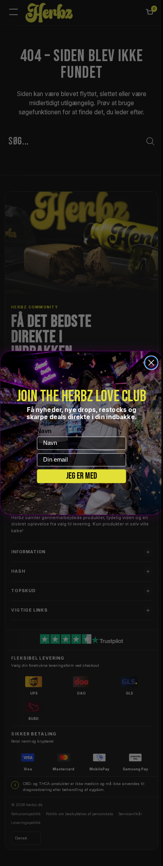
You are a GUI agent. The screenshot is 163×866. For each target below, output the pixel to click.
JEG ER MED (78, 475)
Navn (41, 431)
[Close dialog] (148, 362)
